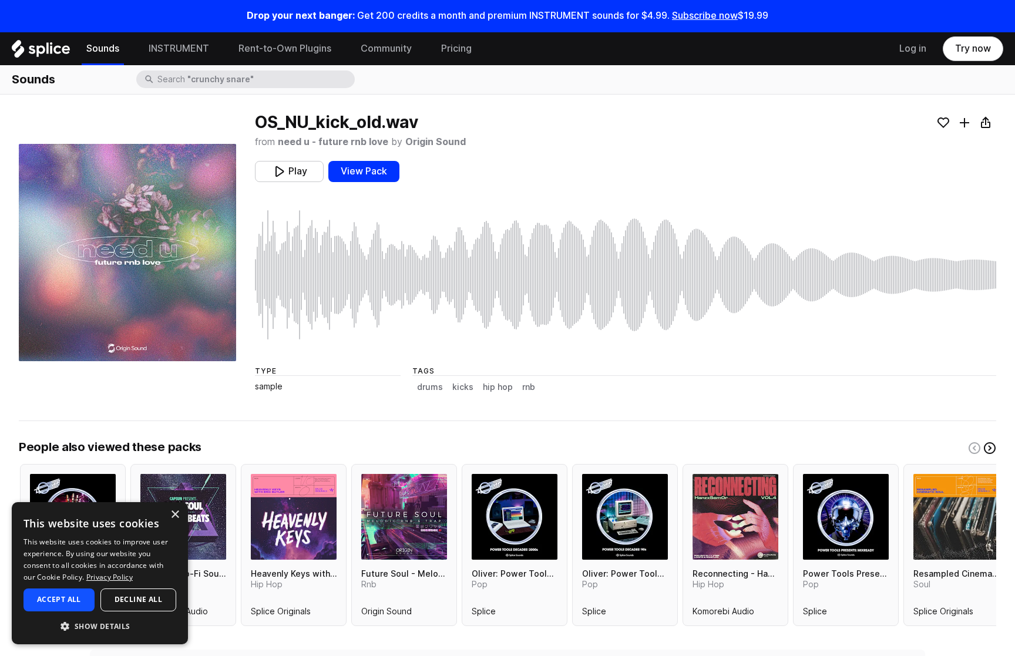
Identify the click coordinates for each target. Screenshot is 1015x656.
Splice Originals (281, 614)
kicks (462, 387)
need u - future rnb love (333, 141)
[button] (99, 626)
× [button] (174, 514)
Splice (484, 614)
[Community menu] (420, 49)
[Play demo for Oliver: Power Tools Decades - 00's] (515, 517)
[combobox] (254, 79)
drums (430, 387)
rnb (528, 387)
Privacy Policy (109, 577)
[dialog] (100, 573)
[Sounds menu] (128, 49)
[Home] (41, 51)
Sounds (102, 48)
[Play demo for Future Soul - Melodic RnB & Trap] (404, 517)
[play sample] (625, 275)
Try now (973, 48)
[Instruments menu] (218, 49)
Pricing (456, 48)
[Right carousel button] (989, 448)
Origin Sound (435, 141)
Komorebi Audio (723, 614)
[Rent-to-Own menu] (340, 49)
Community (386, 48)
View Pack (364, 171)
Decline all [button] (138, 599)
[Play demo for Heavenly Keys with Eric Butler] (294, 517)
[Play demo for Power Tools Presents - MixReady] (846, 517)
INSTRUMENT (179, 48)
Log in (912, 48)
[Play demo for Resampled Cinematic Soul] (956, 517)
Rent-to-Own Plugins (284, 48)
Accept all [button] (59, 599)
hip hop (498, 387)
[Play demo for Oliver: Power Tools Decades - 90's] (625, 517)
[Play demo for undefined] (127, 253)
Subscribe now (705, 15)
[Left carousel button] (974, 448)
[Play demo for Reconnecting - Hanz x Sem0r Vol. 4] (735, 517)
